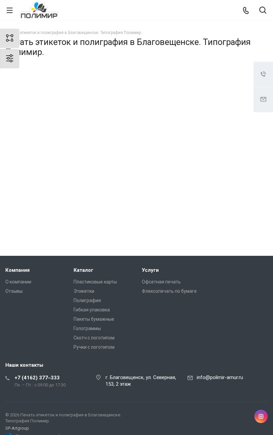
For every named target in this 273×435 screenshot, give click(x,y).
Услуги (150, 270)
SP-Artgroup (17, 428)
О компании (18, 281)
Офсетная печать (161, 281)
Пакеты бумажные (94, 319)
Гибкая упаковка (92, 309)
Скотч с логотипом (94, 337)
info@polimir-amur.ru (220, 377)
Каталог (83, 270)
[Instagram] (261, 416)
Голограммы (87, 328)
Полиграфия (87, 300)
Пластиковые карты (95, 281)
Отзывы (14, 291)
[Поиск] (262, 10)
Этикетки (84, 291)
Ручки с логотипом (94, 347)
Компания (17, 270)
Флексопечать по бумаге (169, 291)
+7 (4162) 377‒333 (37, 378)
